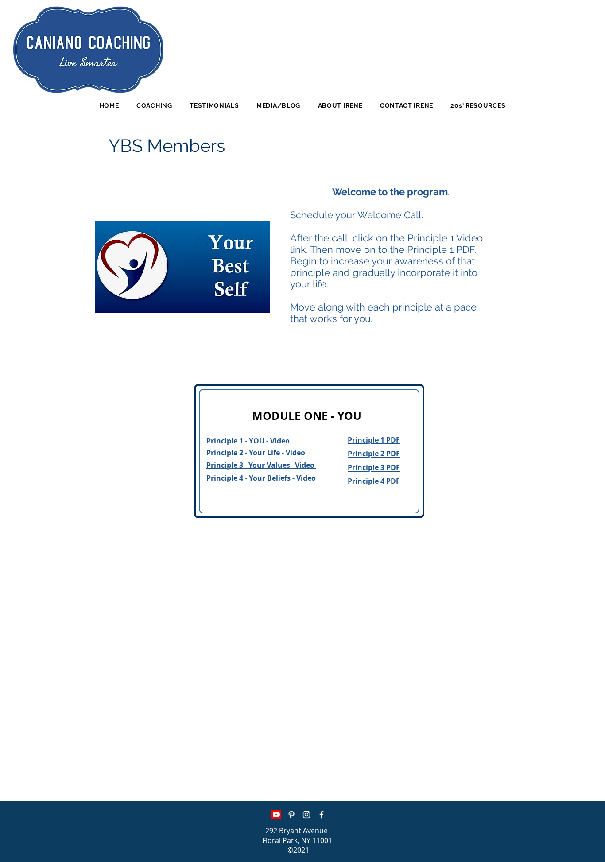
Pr (592, 599)
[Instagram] (306, 814)
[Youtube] (276, 814)
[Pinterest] (291, 814)
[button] (154, 105)
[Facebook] (321, 814)
